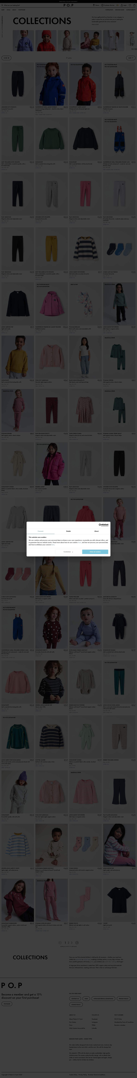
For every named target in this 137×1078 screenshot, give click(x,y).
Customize (67, 552)
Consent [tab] (40, 531)
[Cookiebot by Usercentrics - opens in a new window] (100, 525)
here (79, 542)
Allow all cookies (95, 552)
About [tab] (96, 531)
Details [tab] (68, 531)
